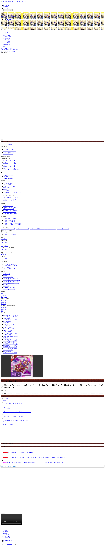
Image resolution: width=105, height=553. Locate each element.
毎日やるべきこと (8, 206)
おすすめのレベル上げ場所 (10, 348)
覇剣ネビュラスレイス (9, 160)
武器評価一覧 (6, 44)
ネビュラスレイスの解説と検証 (11, 169)
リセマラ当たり (7, 32)
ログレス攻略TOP (7, 144)
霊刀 (5, 293)
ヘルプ (5, 528)
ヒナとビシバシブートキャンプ (48, 229)
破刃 (2, 311)
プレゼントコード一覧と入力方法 (12, 192)
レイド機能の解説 (8, 183)
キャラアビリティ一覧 (9, 289)
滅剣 (5, 295)
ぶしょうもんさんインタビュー (11, 197)
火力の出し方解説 (8, 327)
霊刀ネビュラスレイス (9, 162)
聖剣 (4, 309)
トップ (5, 527)
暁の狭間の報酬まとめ (9, 321)
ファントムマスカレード (9, 151)
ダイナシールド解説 (35, 229)
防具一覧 (5, 284)
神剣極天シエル (7, 176)
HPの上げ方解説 (7, 330)
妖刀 (4, 307)
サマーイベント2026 (8, 149)
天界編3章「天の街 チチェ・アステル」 (13, 224)
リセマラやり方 (7, 267)
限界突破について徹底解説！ (10, 210)
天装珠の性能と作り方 (9, 220)
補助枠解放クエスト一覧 (9, 345)
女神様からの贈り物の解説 (10, 320)
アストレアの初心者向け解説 (8, 229)
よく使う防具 (6, 41)
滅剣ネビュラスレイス (9, 165)
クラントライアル (8, 154)
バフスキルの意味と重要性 (10, 333)
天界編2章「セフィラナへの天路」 (12, 223)
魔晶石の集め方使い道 (9, 342)
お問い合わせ (6, 537)
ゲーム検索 (6, 5)
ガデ (2, 239)
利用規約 (5, 533)
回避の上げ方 (6, 338)
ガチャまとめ (6, 42)
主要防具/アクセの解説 (9, 324)
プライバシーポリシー (9, 534)
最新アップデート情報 (9, 186)
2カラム (5, 10)
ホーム (5, 4)
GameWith (9, 544)
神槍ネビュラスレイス (9, 166)
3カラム (10, 10)
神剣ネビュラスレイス (9, 168)
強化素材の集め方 (8, 351)
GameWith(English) (7, 540)
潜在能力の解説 (7, 184)
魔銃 (2, 302)
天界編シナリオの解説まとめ (10, 218)
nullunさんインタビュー (9, 200)
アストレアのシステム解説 (22, 229)
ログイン (5, 8)
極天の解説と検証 (8, 178)
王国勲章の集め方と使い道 (10, 347)
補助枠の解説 (6, 326)
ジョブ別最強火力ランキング (10, 281)
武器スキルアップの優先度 (10, 353)
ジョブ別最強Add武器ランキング (11, 280)
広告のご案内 (6, 536)
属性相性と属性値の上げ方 (10, 339)
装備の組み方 (6, 323)
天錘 (2, 309)
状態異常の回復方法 (8, 335)
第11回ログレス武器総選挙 (10, 234)
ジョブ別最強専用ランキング (10, 278)
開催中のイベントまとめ (9, 189)
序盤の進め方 (6, 318)
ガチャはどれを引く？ (9, 268)
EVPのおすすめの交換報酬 (10, 341)
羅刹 (4, 300)
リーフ (6, 244)
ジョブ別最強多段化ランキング (11, 283)
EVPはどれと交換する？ (9, 207)
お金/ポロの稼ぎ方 (8, 350)
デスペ (2, 242)
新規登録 (5, 7)
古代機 (2, 295)
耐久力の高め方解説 (8, 329)
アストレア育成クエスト (63, 229)
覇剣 (2, 293)
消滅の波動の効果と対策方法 (10, 336)
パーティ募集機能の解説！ (10, 213)
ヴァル (5, 239)
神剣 (5, 297)
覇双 (2, 300)
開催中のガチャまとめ (9, 187)
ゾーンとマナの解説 (8, 209)
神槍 (2, 297)
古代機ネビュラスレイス (9, 163)
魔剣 (4, 302)
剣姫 (5, 242)
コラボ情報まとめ (8, 190)
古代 (2, 244)
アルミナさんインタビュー (10, 199)
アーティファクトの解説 (9, 212)
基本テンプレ (6, 35)
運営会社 (5, 530)
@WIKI (5, 541)
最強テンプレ (6, 33)
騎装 (2, 304)
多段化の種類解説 (8, 332)
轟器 (2, 307)
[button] (53, 23)
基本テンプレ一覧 (8, 277)
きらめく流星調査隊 (8, 152)
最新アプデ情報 (7, 36)
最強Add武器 (6, 38)
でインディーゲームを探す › (9, 466)
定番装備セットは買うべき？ (10, 344)
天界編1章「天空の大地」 (10, 221)
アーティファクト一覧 (9, 287)
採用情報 (5, 531)
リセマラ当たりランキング (10, 265)
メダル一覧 (6, 39)
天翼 (4, 304)
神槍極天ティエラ (8, 175)
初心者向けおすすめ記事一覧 (10, 315)
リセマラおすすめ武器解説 (10, 264)
